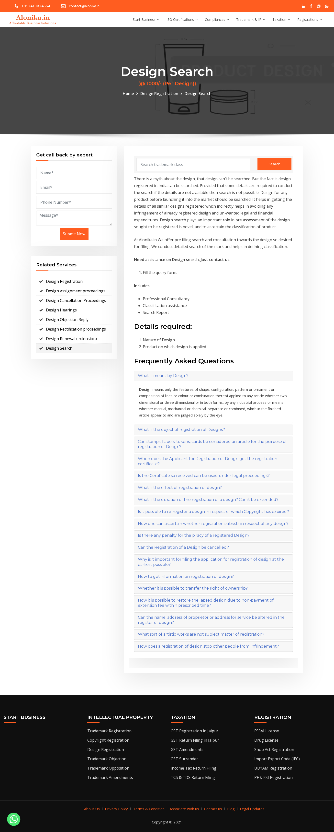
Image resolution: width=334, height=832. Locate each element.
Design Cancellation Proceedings (76, 300)
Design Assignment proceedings (75, 291)
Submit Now (74, 234)
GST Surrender (184, 758)
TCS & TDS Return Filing (193, 777)
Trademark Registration (109, 731)
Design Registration (159, 93)
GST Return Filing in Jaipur (195, 740)
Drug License (266, 740)
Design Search (198, 93)
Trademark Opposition (108, 768)
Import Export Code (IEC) (277, 758)
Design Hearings (61, 310)
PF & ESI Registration (273, 777)
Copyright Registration (108, 740)
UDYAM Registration (273, 768)
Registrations (307, 19)
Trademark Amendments (110, 777)
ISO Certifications (180, 19)
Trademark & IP (248, 19)
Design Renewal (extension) (71, 338)
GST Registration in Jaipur (194, 731)
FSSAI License (266, 731)
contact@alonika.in (84, 5)
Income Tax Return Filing (193, 768)
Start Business (144, 19)
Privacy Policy (116, 808)
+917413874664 (36, 5)
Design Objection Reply (67, 319)
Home (128, 93)
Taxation (279, 19)
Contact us (213, 808)
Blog (231, 808)
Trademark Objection (106, 758)
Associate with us (184, 808)
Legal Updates (252, 808)
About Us (92, 808)
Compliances (215, 19)
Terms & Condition (149, 808)
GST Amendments (187, 749)
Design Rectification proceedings (76, 329)
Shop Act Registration (274, 749)
